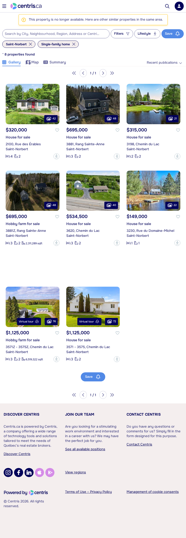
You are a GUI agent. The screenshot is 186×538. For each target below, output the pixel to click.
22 (175, 205)
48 (114, 118)
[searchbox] (53, 34)
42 (54, 118)
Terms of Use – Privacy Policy (88, 492)
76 (54, 321)
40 (114, 205)
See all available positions (85, 449)
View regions (75, 472)
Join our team (79, 414)
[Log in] (179, 6)
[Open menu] (4, 6)
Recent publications (162, 63)
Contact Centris (144, 414)
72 (114, 321)
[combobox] (56, 33)
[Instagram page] (8, 472)
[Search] (167, 6)
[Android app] (49, 472)
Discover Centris (21, 414)
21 (175, 118)
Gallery (14, 62)
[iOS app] (39, 472)
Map (35, 62)
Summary (57, 62)
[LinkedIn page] (29, 472)
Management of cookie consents (153, 492)
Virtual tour (26, 321)
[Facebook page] (18, 472)
